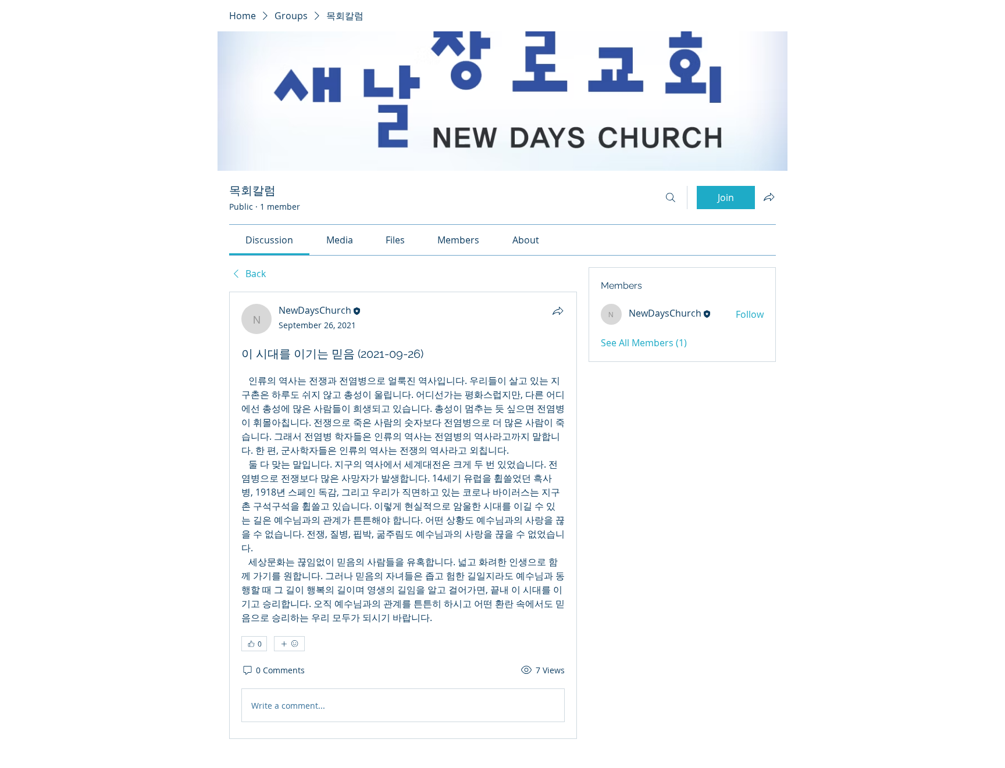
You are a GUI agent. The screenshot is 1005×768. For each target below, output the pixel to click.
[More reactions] (289, 643)
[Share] (558, 311)
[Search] (671, 197)
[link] (269, 240)
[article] (403, 515)
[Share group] (769, 197)
